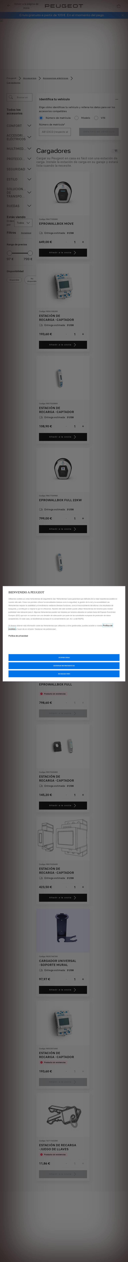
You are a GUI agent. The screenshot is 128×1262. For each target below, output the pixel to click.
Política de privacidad (18, 635)
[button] (64, 665)
